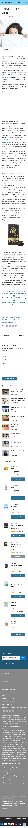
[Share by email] (16, 326)
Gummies (11, 320)
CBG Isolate (14, 605)
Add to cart (18, 517)
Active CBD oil (15, 466)
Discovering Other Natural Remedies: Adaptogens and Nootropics (18, 400)
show (10, 49)
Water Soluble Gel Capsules (15, 213)
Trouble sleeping (11, 322)
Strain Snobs (14, 523)
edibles (19, 187)
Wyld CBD (13, 563)
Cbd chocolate (17, 317)
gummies (6, 220)
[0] (25, 2)
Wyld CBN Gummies (16, 565)
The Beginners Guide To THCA (17, 452)
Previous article (7, 335)
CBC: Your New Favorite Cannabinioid (17, 426)
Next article (22, 335)
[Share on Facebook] (7, 326)
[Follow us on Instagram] (10, 711)
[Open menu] (2, 2)
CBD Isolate (14, 506)
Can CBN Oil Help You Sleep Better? (18, 408)
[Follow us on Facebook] (4, 711)
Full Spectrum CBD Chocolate (16, 545)
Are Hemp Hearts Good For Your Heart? (18, 417)
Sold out (17, 556)
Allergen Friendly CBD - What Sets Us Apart (17, 391)
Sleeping (4, 322)
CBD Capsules (14, 488)
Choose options (17, 479)
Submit (23, 657)
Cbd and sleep (9, 317)
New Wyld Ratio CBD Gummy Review (16, 443)
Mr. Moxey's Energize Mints (16, 585)
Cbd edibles (5, 320)
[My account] (22, 2)
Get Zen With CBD (16, 433)
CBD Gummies (15, 469)
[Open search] (16, 2)
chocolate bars (15, 220)
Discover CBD (6, 77)
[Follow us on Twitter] (7, 711)
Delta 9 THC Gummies (17, 525)
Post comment (9, 378)
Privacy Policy (10, 663)
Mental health (18, 320)
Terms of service (5, 808)
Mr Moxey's (14, 582)
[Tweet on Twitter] (13, 326)
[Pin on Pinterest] (10, 326)
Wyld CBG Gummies (16, 624)
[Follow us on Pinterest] (13, 711)
